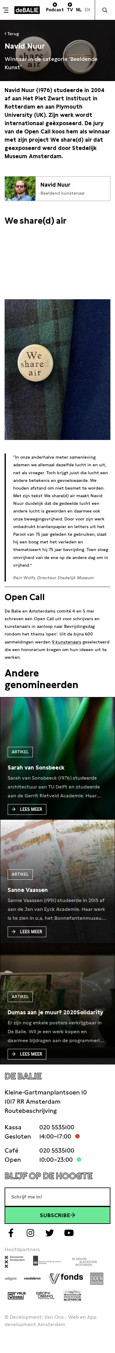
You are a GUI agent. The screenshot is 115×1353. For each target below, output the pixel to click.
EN (87, 9)
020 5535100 (56, 1127)
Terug (12, 33)
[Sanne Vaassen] (28, 890)
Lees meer (31, 809)
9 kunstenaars (66, 641)
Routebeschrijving (31, 1110)
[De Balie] (27, 10)
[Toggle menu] (6, 10)
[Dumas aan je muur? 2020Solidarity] (55, 1012)
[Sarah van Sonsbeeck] (36, 767)
